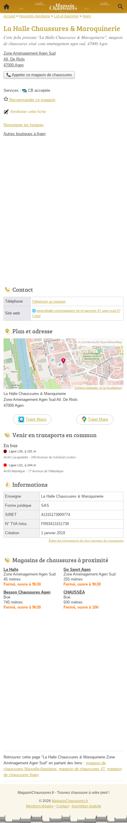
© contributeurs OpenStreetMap (100, 342)
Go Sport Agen (77, 569)
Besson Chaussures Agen (27, 592)
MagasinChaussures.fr (70, 801)
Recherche (120, 6)
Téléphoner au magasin (49, 301)
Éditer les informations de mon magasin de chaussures (86, 540)
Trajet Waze (36, 419)
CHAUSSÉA (74, 592)
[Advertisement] (63, 209)
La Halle (11, 569)
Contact (62, 806)
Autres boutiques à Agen (24, 134)
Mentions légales (39, 806)
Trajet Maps (98, 419)
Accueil (6, 6)
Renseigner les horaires (24, 125)
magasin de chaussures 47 (82, 769)
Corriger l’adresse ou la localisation (98, 387)
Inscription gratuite (86, 806)
